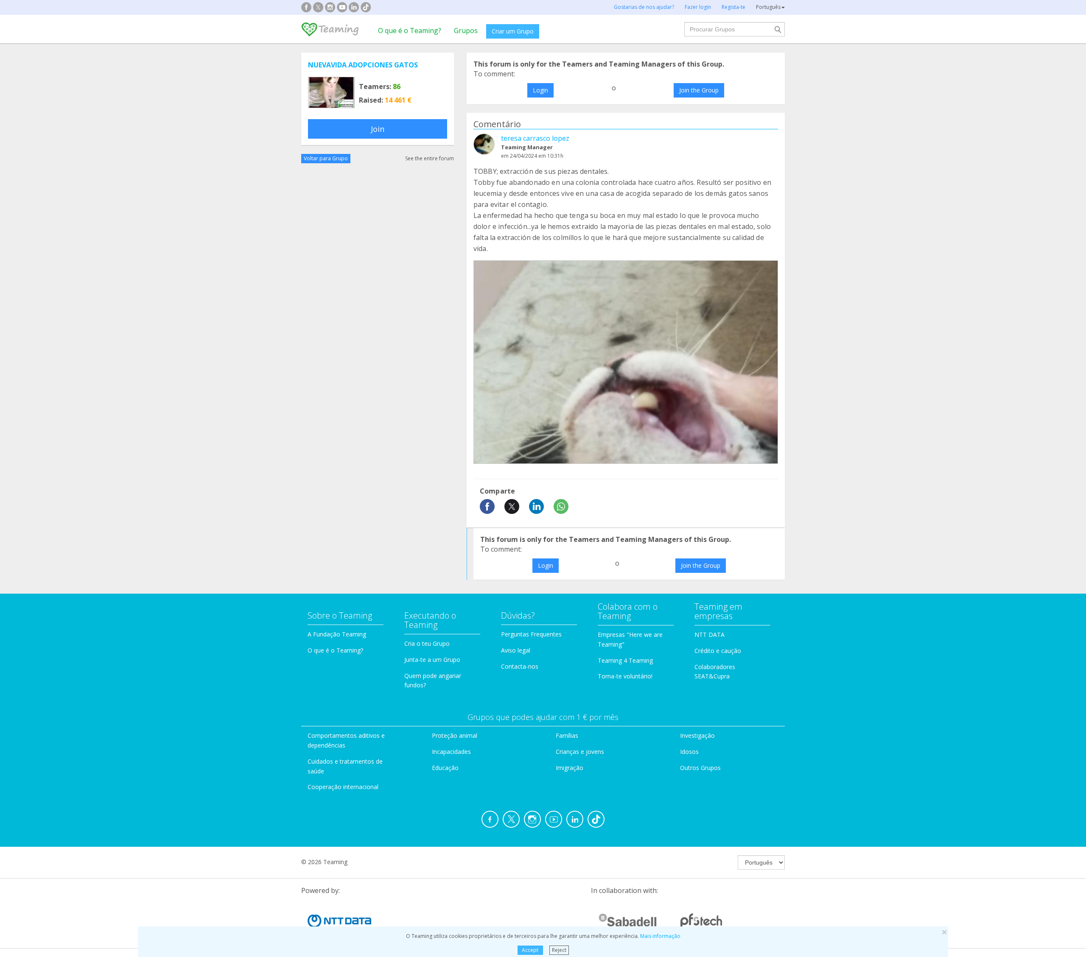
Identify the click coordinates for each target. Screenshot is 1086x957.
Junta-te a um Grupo (432, 660)
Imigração (569, 768)
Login (540, 90)
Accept (530, 950)
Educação (445, 768)
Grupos (466, 30)
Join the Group (699, 90)
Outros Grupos (700, 768)
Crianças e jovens (580, 752)
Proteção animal (454, 735)
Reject (559, 950)
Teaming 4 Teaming (625, 660)
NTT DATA (709, 635)
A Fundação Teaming (337, 634)
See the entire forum (429, 158)
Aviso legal (515, 650)
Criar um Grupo (513, 31)
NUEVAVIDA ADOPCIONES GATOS (363, 65)
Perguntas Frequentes (531, 634)
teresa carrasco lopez (535, 138)
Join (377, 129)
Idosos (689, 752)
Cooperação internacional (343, 787)
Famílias (567, 735)
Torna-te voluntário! (625, 676)
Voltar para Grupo (326, 158)
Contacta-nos (519, 666)
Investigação (697, 735)
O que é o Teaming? (409, 30)
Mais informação (660, 936)
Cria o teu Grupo (427, 643)
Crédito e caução (717, 651)
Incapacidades (451, 752)
